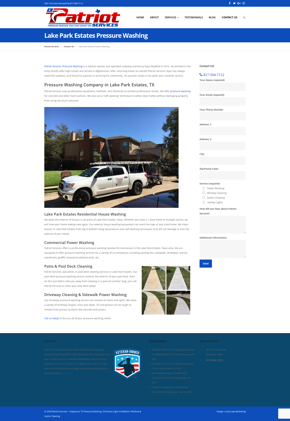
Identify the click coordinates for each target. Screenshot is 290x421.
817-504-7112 (76, 3)
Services (170, 17)
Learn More (67, 373)
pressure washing (180, 91)
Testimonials (194, 17)
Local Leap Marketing (235, 411)
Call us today (51, 318)
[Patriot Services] (83, 10)
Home (140, 17)
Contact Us (229, 17)
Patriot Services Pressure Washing (63, 66)
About (154, 17)
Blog (212, 17)
